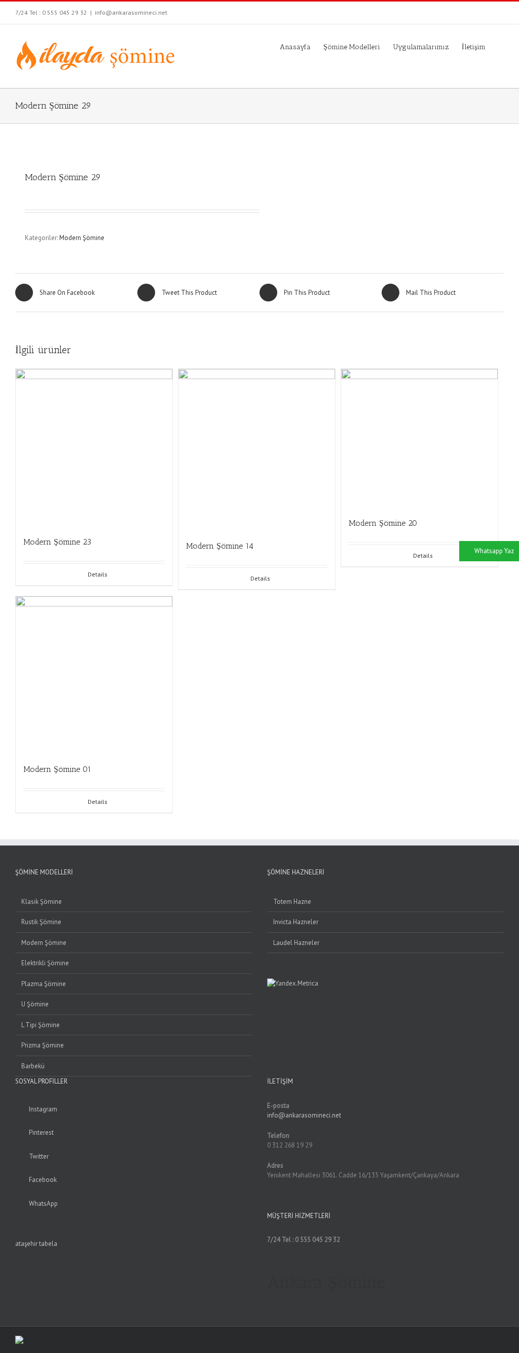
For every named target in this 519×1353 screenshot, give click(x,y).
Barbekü (33, 1066)
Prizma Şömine (42, 1045)
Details (97, 574)
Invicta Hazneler (295, 922)
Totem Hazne (292, 901)
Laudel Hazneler (296, 942)
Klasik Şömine (41, 901)
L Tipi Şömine (40, 1025)
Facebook (43, 1179)
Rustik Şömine (41, 922)
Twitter (39, 1156)
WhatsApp (43, 1203)
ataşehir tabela (36, 1243)
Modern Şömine (81, 237)
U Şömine (35, 1004)
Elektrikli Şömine (45, 963)
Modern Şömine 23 (57, 542)
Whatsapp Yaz (494, 551)
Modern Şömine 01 (57, 769)
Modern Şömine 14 (219, 546)
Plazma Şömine (43, 983)
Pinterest (41, 1132)
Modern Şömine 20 (383, 523)
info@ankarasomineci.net (131, 12)
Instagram (43, 1109)
